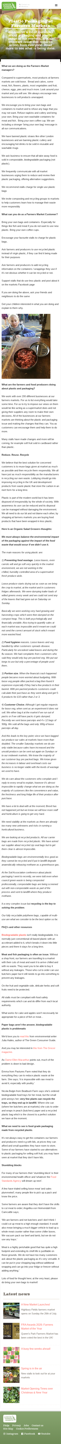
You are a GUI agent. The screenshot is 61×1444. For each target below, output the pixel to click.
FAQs (6, 1425)
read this (25, 1036)
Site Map (8, 1428)
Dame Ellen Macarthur (17, 1059)
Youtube (44, 1433)
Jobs (26, 1425)
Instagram (10, 1433)
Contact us (24, 4)
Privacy (16, 1425)
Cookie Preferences (27, 1428)
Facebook (28, 1433)
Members (23, 6)
